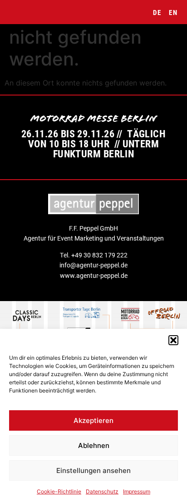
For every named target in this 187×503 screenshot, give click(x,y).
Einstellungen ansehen (93, 470)
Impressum (136, 491)
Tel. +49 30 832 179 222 (94, 255)
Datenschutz (102, 491)
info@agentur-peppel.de (93, 265)
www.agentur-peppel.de (94, 275)
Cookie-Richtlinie (59, 491)
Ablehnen (93, 445)
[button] (173, 340)
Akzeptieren (93, 420)
